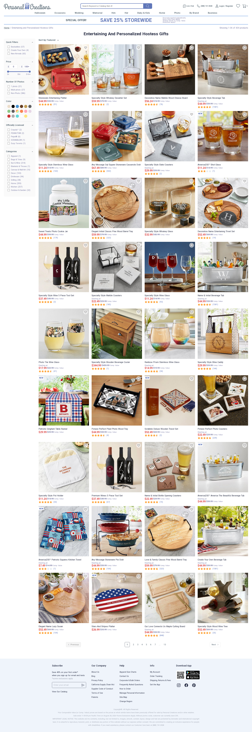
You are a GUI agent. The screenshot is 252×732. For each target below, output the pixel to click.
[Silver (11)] (13, 116)
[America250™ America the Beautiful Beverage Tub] (223, 467)
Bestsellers (17, 47)
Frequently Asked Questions (131, 685)
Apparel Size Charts (128, 672)
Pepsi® (15, 137)
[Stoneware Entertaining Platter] (64, 69)
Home (162, 13)
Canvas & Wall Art (20, 170)
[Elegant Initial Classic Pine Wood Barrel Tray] (117, 203)
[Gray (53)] (30, 106)
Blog (93, 676)
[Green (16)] (8, 111)
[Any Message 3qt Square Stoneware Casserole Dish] (117, 136)
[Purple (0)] (30, 111)
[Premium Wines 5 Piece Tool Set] (117, 467)
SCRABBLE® (17, 140)
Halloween (40, 13)
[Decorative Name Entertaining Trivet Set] (223, 203)
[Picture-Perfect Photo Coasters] (223, 400)
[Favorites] (238, 6)
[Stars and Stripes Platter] (117, 598)
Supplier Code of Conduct (102, 689)
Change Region (126, 701)
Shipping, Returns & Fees (160, 680)
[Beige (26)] (8, 106)
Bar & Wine (18, 163)
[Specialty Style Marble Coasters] (117, 267)
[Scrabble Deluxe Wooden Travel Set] (170, 400)
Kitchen (16, 187)
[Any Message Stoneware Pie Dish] (117, 531)
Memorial (97, 13)
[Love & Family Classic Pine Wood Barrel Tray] (170, 531)
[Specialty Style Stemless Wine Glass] (64, 136)
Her (126, 13)
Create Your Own (19, 50)
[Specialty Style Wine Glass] (170, 267)
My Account (155, 672)
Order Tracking (156, 676)
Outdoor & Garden (20, 190)
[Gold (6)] (25, 106)
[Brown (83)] (21, 106)
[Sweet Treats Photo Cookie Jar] (64, 203)
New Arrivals (18, 54)
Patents (94, 697)
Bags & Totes (18, 159)
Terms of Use (97, 693)
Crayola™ (16, 130)
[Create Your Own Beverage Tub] (223, 531)
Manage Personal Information (132, 693)
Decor (15, 173)
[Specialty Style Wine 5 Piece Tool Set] (64, 267)
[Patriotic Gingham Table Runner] (64, 400)
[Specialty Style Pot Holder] (64, 467)
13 (165, 645)
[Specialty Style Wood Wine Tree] (223, 598)
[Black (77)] (13, 106)
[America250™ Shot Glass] (223, 136)
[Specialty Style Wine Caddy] (223, 334)
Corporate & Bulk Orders (130, 680)
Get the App (155, 685)
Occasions (59, 13)
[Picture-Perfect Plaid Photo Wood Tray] (117, 400)
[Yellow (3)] (25, 116)
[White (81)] (21, 116)
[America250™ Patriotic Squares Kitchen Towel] (64, 531)
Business (212, 13)
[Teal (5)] (17, 116)
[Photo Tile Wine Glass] (64, 334)
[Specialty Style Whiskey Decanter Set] (117, 69)
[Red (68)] (8, 116)
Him (114, 13)
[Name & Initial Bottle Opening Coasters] (170, 467)
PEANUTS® (17, 133)
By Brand (194, 13)
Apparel (15, 156)
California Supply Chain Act (102, 685)
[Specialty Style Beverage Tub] (223, 69)
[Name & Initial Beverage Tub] (223, 267)
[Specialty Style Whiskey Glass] (170, 203)
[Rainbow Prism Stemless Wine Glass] (170, 334)
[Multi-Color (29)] (17, 111)
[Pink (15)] (25, 111)
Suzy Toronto (18, 143)
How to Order (125, 689)
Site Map (123, 697)
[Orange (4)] (21, 111)
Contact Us (124, 676)
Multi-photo (17, 90)
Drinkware (17, 176)
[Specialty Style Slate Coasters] (170, 136)
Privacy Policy (97, 680)
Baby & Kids (143, 13)
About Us (95, 672)
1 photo (16, 86)
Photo (177, 13)
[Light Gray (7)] (13, 111)
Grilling (15, 180)
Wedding (79, 13)
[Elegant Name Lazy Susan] (64, 598)
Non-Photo (18, 93)
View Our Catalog (59, 691)
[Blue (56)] (17, 106)
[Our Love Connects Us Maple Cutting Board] (170, 598)
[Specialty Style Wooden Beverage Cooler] (117, 334)
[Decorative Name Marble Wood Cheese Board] (170, 69)
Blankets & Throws (20, 166)
